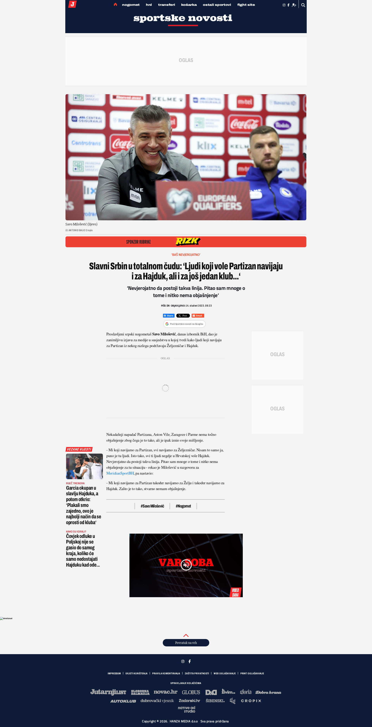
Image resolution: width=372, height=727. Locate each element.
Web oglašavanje (225, 673)
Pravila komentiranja (166, 673)
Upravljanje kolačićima (185, 683)
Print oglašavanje (252, 673)
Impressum (114, 673)
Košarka (189, 4)
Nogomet (131, 4)
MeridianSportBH (120, 473)
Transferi (166, 4)
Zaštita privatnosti (197, 673)
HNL (149, 4)
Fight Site (246, 4)
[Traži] (303, 5)
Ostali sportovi (217, 4)
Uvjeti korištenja (137, 673)
